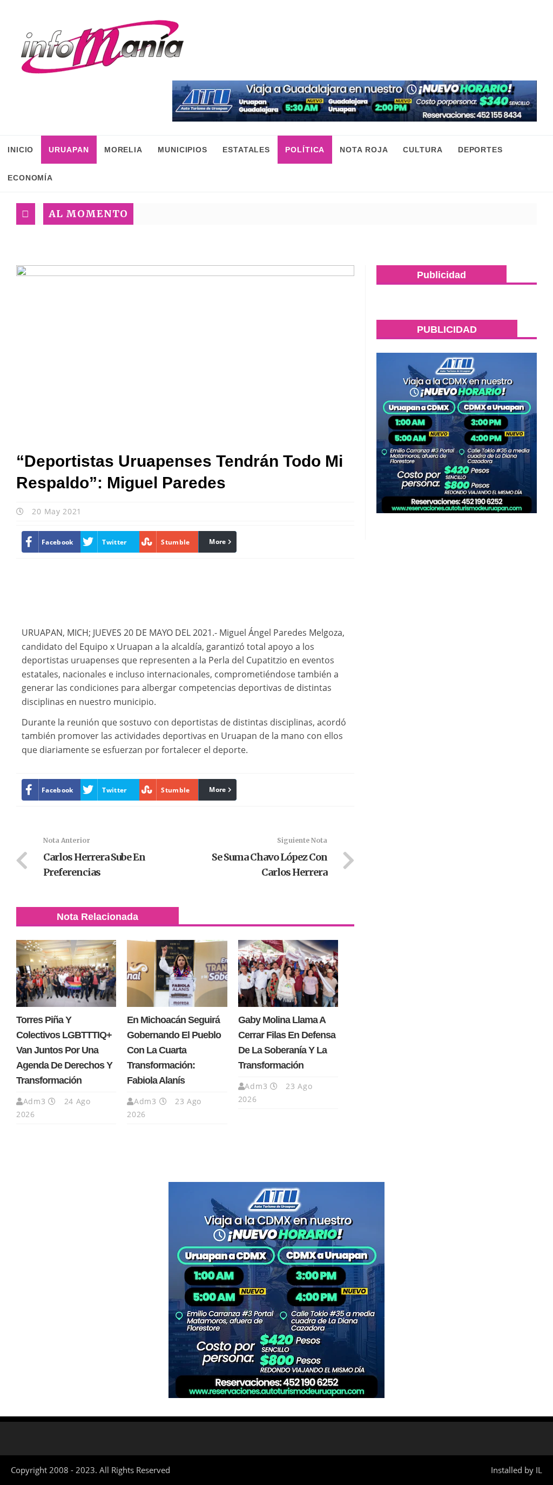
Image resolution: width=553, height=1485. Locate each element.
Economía (30, 177)
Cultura (422, 149)
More (217, 541)
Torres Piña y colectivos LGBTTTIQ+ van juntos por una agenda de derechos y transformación (64, 1050)
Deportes (480, 149)
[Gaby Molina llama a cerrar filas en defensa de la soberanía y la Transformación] (288, 973)
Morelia (123, 149)
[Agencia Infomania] (102, 47)
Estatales (246, 149)
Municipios (182, 149)
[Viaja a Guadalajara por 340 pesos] (354, 101)
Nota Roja (364, 149)
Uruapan (69, 149)
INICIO (20, 149)
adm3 (34, 1101)
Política (305, 149)
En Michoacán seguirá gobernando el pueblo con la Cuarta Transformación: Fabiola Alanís (174, 1050)
